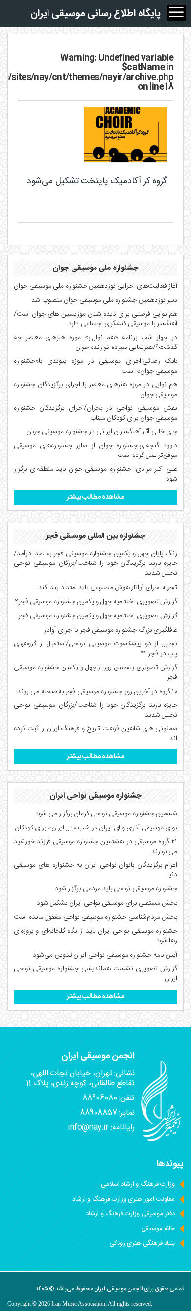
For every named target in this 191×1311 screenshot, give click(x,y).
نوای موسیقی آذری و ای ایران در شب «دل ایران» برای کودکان (96, 828)
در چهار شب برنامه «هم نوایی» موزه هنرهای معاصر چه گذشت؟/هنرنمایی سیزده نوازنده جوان (95, 342)
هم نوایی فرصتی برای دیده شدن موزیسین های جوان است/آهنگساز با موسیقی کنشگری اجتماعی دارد (95, 319)
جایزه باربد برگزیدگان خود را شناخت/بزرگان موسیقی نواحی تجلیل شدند (95, 710)
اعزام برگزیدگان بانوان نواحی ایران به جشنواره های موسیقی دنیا (95, 870)
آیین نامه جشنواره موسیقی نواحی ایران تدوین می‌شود (105, 955)
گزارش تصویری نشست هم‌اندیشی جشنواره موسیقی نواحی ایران (95, 974)
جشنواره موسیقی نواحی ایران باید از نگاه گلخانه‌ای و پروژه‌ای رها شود (95, 936)
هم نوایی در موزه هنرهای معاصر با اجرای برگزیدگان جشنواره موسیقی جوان (95, 390)
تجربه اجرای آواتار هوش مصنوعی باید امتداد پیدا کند (107, 587)
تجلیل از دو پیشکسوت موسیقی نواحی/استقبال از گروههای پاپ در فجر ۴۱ (95, 649)
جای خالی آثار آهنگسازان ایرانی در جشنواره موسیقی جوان (101, 432)
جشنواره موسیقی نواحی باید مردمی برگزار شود (116, 889)
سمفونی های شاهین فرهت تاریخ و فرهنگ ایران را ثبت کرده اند (95, 734)
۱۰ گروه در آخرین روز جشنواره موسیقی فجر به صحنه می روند (97, 691)
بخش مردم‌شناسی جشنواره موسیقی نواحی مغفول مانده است (95, 917)
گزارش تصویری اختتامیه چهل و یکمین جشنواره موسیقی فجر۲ (96, 602)
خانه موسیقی (158, 1228)
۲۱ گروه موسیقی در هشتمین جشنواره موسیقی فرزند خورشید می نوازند (95, 846)
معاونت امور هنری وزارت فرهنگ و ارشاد (123, 1199)
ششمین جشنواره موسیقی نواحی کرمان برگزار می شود (106, 814)
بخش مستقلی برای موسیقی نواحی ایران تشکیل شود (107, 903)
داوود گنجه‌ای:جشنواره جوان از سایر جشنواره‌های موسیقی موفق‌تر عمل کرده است (95, 450)
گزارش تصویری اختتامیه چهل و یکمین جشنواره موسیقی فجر (97, 616)
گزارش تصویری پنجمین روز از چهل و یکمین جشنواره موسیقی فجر (95, 672)
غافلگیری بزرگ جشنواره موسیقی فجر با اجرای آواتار (110, 630)
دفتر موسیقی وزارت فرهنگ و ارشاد (130, 1213)
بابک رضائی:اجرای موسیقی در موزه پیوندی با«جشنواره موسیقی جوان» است (95, 366)
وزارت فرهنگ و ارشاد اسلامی (138, 1184)
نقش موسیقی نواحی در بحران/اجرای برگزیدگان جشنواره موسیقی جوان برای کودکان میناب (95, 413)
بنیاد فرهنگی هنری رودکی (142, 1243)
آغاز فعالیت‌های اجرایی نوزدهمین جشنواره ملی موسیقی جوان (95, 286)
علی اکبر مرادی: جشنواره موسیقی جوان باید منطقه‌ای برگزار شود (95, 474)
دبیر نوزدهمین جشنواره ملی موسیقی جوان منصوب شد (104, 300)
